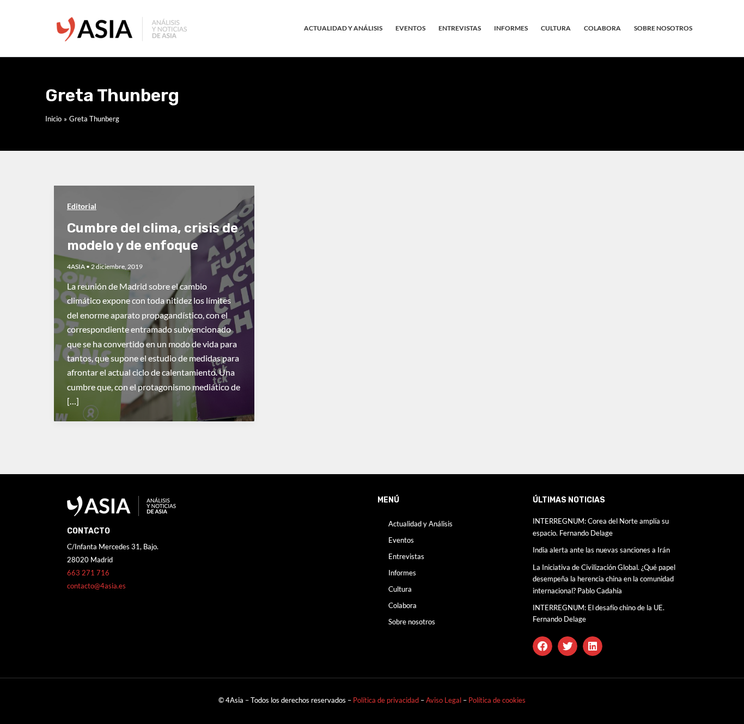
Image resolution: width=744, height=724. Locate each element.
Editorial (81, 206)
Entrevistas (459, 28)
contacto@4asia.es (96, 585)
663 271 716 (88, 572)
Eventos (410, 28)
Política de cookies (497, 700)
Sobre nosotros (663, 28)
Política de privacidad (386, 700)
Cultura (556, 28)
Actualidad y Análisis (343, 28)
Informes (511, 28)
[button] (542, 646)
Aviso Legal (444, 700)
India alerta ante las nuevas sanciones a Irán (601, 549)
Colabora (602, 28)
